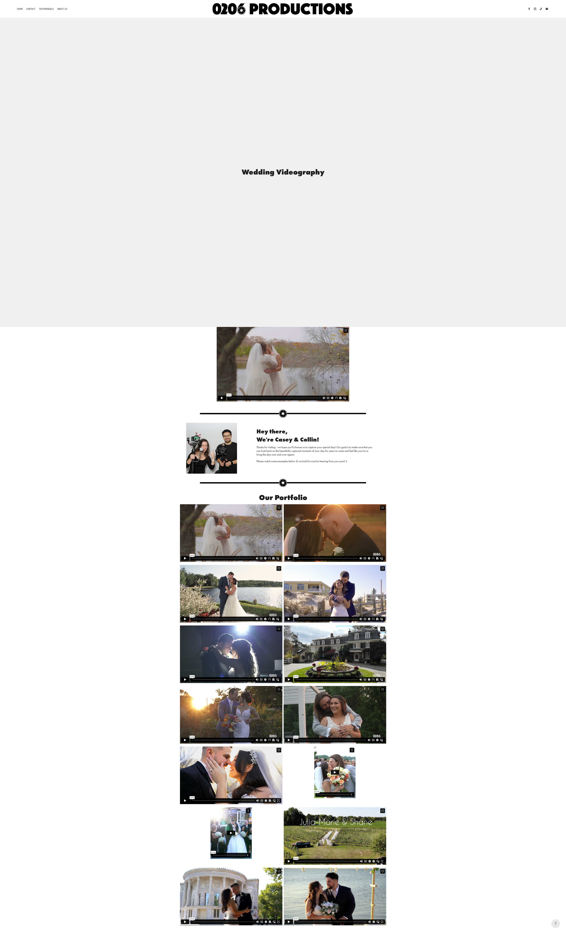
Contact (30, 8)
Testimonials (46, 8)
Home (20, 8)
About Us (62, 8)
